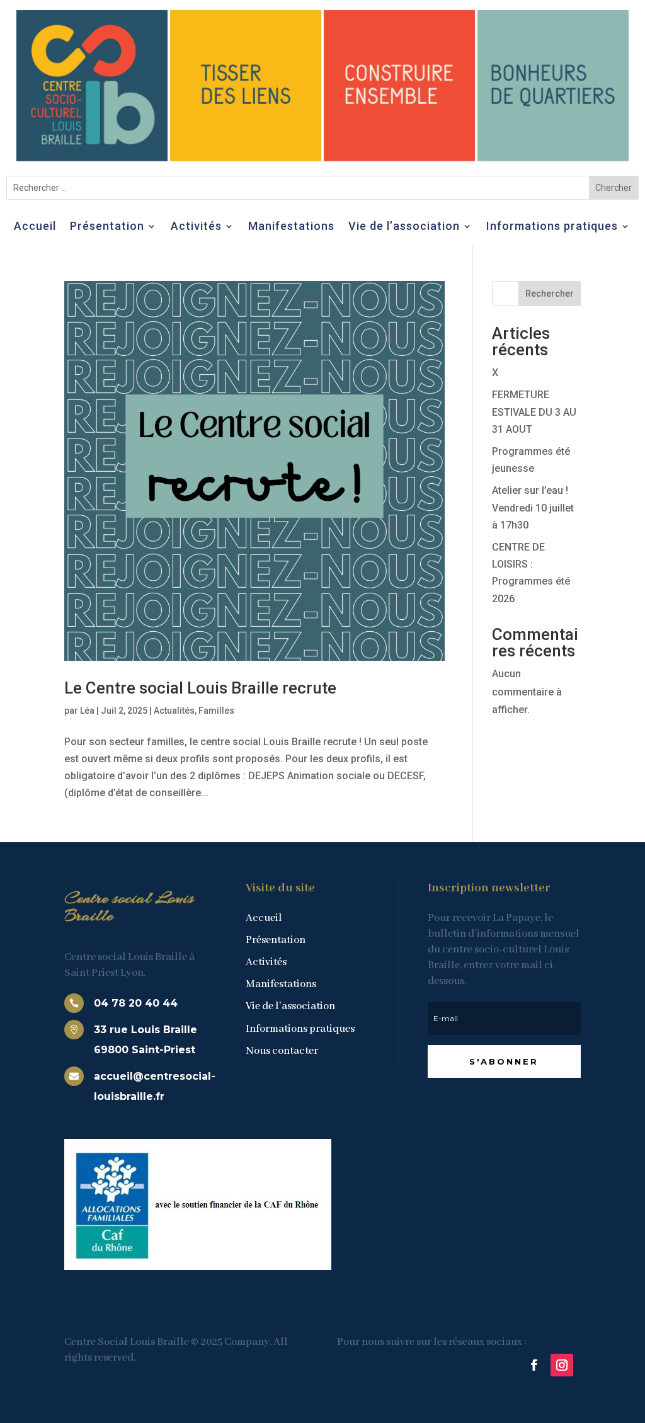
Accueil (35, 227)
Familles (216, 711)
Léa (87, 711)
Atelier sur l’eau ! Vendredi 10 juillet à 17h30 (533, 507)
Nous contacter (282, 1051)
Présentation (107, 227)
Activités (196, 227)
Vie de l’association (404, 227)
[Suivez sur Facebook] (534, 1365)
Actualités (174, 711)
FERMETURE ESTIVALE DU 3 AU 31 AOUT (534, 412)
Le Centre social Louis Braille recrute (200, 687)
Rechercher (549, 294)
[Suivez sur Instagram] (562, 1365)
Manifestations (291, 227)
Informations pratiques (552, 227)
